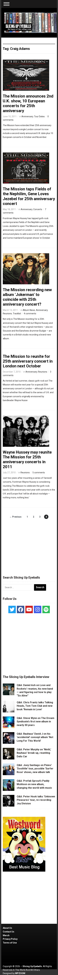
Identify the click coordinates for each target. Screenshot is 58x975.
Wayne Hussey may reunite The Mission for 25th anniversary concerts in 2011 (27, 459)
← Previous (15, 517)
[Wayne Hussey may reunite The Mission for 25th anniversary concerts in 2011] (26, 431)
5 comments (38, 472)
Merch (6, 935)
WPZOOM (20, 973)
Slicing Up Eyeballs (32, 966)
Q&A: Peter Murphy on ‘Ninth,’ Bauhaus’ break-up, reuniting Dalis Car (34, 753)
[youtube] (29, 609)
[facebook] (20, 609)
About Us (7, 928)
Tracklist (17, 313)
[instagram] (37, 609)
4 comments (30, 313)
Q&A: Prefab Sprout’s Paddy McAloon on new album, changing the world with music (34, 784)
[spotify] (46, 609)
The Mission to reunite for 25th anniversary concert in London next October (28, 361)
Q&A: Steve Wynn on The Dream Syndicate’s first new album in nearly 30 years (35, 722)
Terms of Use (10, 942)
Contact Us (8, 931)
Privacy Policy (10, 939)
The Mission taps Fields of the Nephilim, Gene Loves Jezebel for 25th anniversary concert (29, 196)
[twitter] (12, 609)
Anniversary (27, 116)
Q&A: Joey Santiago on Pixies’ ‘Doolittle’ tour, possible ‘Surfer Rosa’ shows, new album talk (35, 769)
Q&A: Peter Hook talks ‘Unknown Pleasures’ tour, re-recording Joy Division (36, 800)
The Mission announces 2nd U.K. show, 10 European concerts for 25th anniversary (28, 103)
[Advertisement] (29, 544)
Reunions (7, 313)
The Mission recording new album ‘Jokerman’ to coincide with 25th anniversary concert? (27, 297)
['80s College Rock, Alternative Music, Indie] (30, 22)
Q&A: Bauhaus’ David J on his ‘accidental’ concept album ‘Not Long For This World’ (35, 737)
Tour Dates (39, 116)
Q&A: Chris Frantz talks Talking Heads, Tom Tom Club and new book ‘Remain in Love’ (35, 706)
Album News (29, 310)
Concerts (37, 209)
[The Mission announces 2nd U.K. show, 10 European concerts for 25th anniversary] (26, 75)
